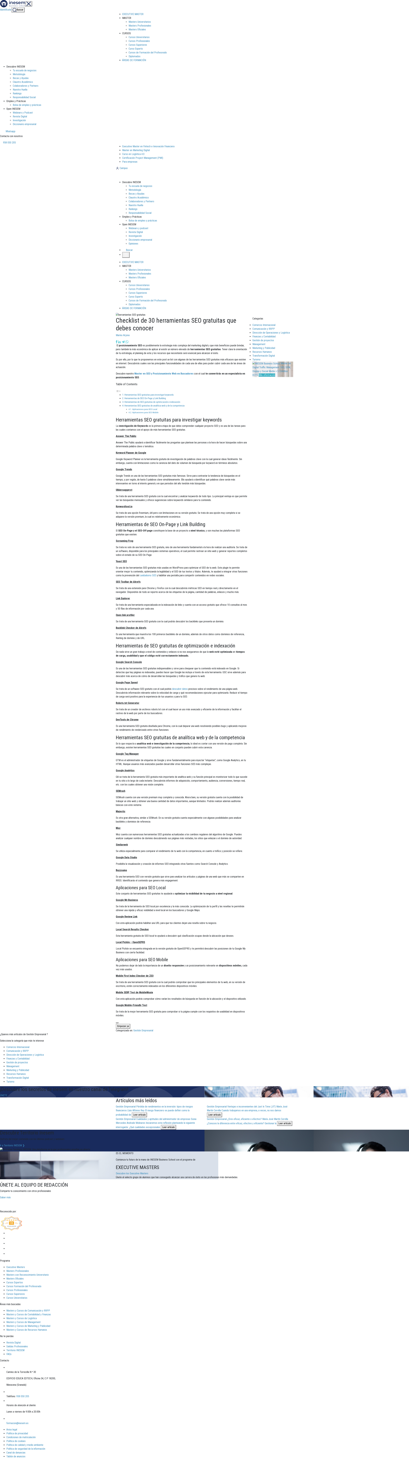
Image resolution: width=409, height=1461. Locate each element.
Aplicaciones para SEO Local (144, 409)
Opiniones (133, 243)
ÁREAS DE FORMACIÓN (134, 60)
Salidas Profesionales (17, 1346)
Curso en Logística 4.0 (133, 154)
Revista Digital (20, 116)
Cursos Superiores (138, 44)
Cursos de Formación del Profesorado (148, 52)
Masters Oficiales (137, 29)
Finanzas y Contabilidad (264, 336)
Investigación (19, 120)
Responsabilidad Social (24, 97)
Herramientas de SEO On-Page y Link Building (145, 398)
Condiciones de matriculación (21, 1437)
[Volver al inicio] (133, 175)
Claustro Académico (23, 81)
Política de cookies (16, 1441)
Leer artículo (139, 1114)
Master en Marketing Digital (136, 150)
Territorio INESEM (15, 1350)
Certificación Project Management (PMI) (142, 157)
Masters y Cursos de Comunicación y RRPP (28, 1310)
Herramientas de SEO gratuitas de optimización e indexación (152, 402)
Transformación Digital (263, 355)
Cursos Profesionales (139, 41)
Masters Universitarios (140, 21)
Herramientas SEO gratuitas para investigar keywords (149, 394)
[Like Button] (117, 1022)
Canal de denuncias (15, 1452)
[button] (127, 250)
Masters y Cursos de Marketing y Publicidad (28, 1325)
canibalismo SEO (148, 575)
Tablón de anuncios (15, 1456)
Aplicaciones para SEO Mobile (145, 412)
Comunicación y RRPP (263, 328)
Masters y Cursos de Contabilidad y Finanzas (28, 1314)
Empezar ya (123, 1026)
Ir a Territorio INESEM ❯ (12, 1145)
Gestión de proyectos (263, 340)
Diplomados (134, 56)
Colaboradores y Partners (25, 85)
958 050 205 (9, 142)
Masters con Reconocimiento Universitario (27, 1274)
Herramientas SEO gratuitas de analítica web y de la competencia (154, 405)
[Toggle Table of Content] (118, 391)
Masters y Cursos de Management (23, 1322)
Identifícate (5, 9)
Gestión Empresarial (143, 1030)
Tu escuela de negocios (24, 70)
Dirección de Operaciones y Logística (271, 332)
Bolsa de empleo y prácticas (27, 104)
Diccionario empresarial (24, 124)
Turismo (256, 359)
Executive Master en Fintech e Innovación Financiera (148, 146)
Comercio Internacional (263, 325)
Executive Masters (15, 1267)
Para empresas (129, 161)
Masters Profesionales (140, 25)
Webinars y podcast (138, 228)
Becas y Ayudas (21, 78)
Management (258, 344)
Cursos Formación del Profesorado (23, 1286)
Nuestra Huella (20, 89)
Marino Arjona (123, 335)
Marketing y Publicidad (263, 348)
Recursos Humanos (262, 351)
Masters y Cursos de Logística (21, 1318)
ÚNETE (3, 1095)
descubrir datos (180, 688)
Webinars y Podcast (23, 112)
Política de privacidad (17, 1433)
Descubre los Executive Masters (132, 1173)
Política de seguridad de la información (25, 1448)
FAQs (9, 1354)
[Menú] (28, 3)
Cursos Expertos (14, 1282)
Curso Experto (136, 48)
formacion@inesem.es (17, 1423)
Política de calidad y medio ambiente (24, 1444)
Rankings (17, 93)
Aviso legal (11, 1429)
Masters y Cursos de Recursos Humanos (26, 1329)
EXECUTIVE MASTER (132, 14)
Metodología (19, 74)
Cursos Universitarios (139, 37)
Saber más (5, 1197)
